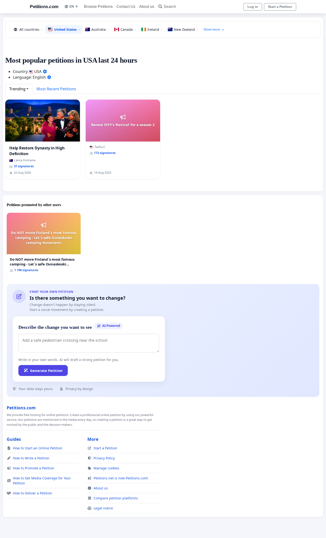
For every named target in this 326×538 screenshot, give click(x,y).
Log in (252, 7)
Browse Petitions (98, 7)
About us (146, 7)
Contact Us (125, 7)
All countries (30, 29)
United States (66, 29)
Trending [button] (17, 88)
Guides (14, 439)
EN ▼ (73, 6)
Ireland (154, 29)
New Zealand (186, 29)
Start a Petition (280, 7)
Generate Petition (46, 370)
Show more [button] (212, 29)
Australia (100, 29)
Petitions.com (44, 6)
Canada (128, 29)
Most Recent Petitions (56, 88)
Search (170, 7)
